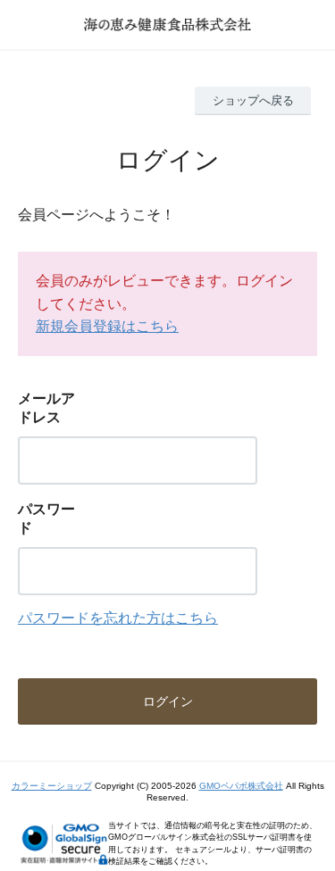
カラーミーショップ (52, 786)
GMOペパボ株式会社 (241, 786)
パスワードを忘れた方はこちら (118, 618)
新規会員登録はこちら (107, 326)
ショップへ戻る (253, 100)
